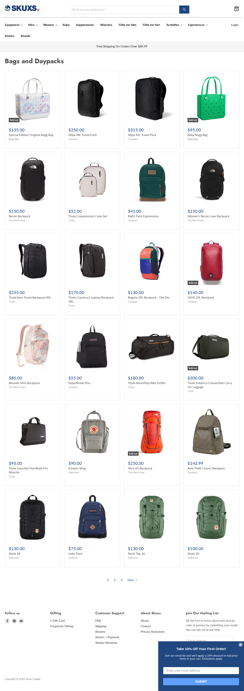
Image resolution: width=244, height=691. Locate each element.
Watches (106, 24)
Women (49, 24)
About (145, 620)
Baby (66, 24)
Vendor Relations (106, 642)
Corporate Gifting (61, 626)
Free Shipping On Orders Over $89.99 (122, 46)
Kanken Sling (77, 468)
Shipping (100, 626)
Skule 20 (193, 553)
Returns (100, 631)
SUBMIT (201, 681)
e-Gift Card (57, 620)
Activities (173, 24)
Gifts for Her (151, 24)
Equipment (12, 24)
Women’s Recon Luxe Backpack (209, 216)
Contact (146, 626)
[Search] (184, 10)
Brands (25, 36)
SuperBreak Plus (79, 383)
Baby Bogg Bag (197, 135)
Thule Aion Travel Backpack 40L (30, 297)
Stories (9, 36)
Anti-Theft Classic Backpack (206, 468)
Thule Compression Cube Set (87, 216)
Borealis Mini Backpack (24, 383)
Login (234, 24)
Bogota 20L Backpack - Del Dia (148, 297)
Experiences (196, 24)
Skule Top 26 (136, 553)
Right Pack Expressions (143, 216)
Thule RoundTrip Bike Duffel (146, 383)
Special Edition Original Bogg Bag (31, 135)
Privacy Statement (153, 631)
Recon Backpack (19, 216)
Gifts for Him (127, 24)
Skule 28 (14, 553)
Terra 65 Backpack (140, 468)
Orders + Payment (107, 637)
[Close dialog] (240, 645)
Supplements (85, 24)
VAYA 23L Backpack (201, 297)
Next (131, 580)
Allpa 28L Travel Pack (82, 135)
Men (31, 24)
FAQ (98, 620)
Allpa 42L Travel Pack (142, 135)
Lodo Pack (75, 553)
